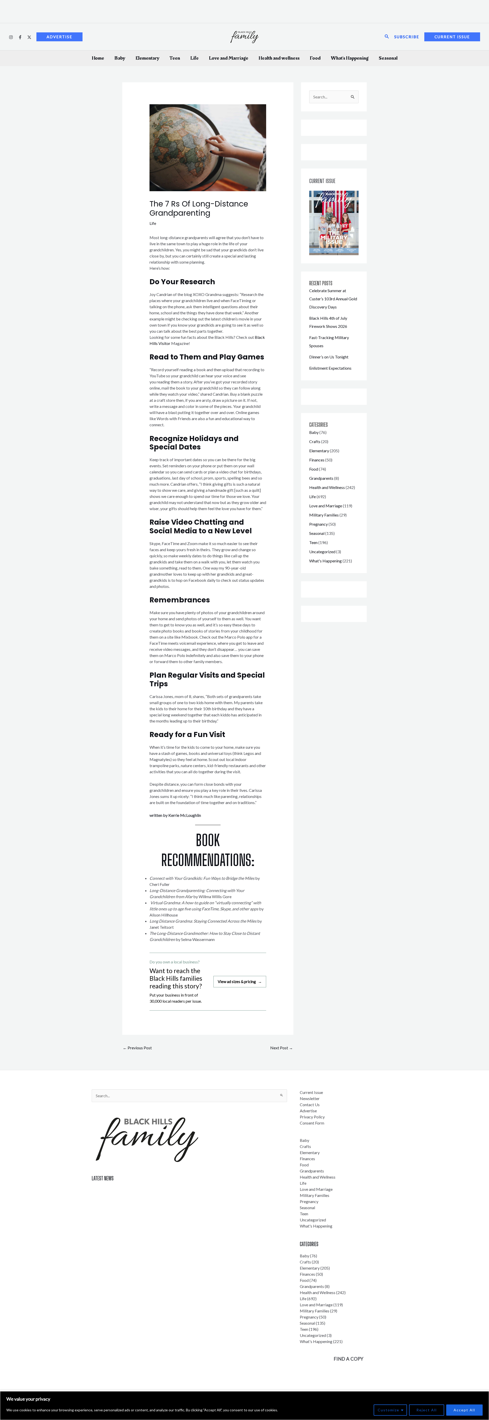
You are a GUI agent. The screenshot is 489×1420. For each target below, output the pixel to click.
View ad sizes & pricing (240, 981)
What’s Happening (350, 58)
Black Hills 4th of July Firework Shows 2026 (130, 1199)
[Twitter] (29, 37)
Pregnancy (318, 524)
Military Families (324, 514)
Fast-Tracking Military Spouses (119, 1208)
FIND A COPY (348, 1359)
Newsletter (310, 1098)
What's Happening (325, 560)
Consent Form (312, 1122)
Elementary (147, 58)
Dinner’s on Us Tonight (328, 356)
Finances (316, 459)
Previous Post (137, 1047)
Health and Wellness (327, 487)
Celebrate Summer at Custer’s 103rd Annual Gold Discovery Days (333, 298)
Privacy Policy (312, 1116)
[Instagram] (11, 37)
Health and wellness (279, 58)
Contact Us (310, 1104)
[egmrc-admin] (20, 37)
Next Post (281, 1047)
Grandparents (321, 478)
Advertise (308, 1110)
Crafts (314, 441)
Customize (388, 1410)
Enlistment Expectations (330, 368)
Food (315, 58)
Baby (119, 58)
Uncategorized (322, 551)
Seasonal (388, 58)
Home (98, 58)
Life (194, 58)
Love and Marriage (228, 58)
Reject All (426, 1410)
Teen (175, 58)
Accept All (464, 1410)
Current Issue (311, 1092)
